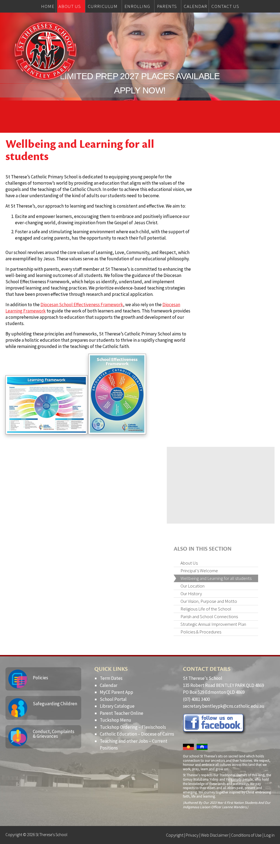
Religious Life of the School (205, 609)
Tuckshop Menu (115, 720)
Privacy (192, 835)
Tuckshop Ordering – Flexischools (133, 727)
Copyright (174, 835)
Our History (191, 594)
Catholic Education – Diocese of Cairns (137, 734)
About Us (189, 563)
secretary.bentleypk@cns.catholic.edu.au (223, 706)
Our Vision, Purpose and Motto (208, 601)
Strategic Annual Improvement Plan (213, 624)
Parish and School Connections (209, 616)
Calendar (108, 685)
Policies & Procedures (200, 632)
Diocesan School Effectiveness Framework (81, 305)
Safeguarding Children (55, 704)
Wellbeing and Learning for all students (216, 578)
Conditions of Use (246, 835)
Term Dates (111, 678)
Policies (40, 678)
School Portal (113, 699)
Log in (269, 835)
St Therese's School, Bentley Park (45, 51)
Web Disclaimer (215, 835)
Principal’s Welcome (199, 571)
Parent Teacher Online (121, 713)
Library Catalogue (117, 706)
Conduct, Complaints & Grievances (53, 733)
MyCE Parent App (116, 692)
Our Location (192, 586)
